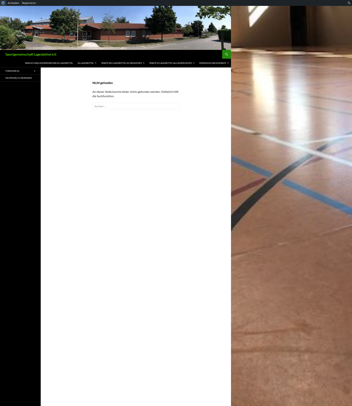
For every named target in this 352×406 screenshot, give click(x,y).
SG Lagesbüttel (86, 63)
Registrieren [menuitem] (29, 2)
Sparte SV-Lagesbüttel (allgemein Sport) (170, 63)
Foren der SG (12, 71)
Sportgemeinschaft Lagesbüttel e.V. (31, 54)
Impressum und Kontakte (212, 63)
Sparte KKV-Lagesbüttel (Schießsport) (121, 63)
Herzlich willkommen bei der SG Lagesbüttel (49, 63)
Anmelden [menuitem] (13, 2)
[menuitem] (3, 3)
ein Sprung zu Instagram (19, 78)
